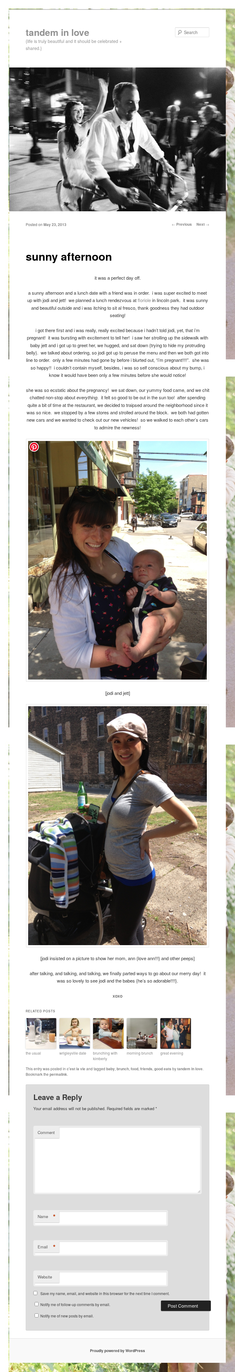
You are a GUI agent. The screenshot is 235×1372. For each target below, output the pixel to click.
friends (146, 1068)
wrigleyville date (72, 1053)
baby (110, 1068)
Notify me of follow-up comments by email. (75, 1304)
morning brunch (140, 1053)
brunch (123, 1068)
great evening (171, 1053)
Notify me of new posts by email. (67, 1315)
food (134, 1068)
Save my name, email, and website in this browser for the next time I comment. (105, 1293)
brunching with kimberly (105, 1055)
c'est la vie (76, 1068)
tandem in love (57, 32)
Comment (46, 1132)
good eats (162, 1068)
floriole (144, 300)
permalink (58, 1074)
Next (202, 224)
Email (47, 1247)
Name (47, 1216)
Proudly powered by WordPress (117, 1350)
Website (45, 1277)
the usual (33, 1053)
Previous (182, 224)
